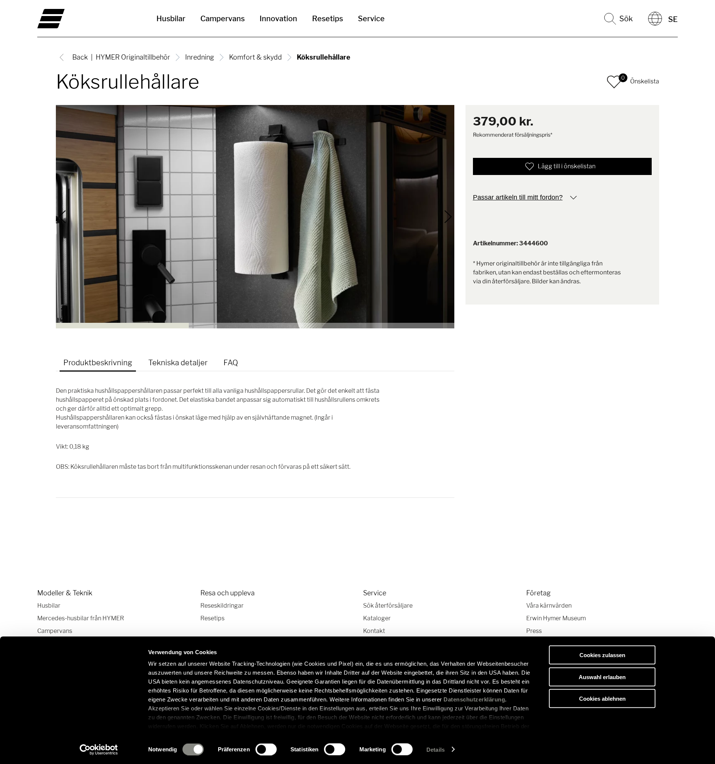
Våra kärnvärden (549, 605)
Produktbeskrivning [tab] (97, 362)
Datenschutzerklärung (474, 699)
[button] (614, 81)
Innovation (278, 18)
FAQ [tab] (230, 362)
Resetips (327, 18)
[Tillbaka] (62, 216)
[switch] (266, 749)
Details (435, 749)
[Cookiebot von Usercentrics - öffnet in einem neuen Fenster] (98, 749)
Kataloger (377, 618)
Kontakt (374, 630)
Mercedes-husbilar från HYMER (80, 618)
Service (371, 18)
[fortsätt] (447, 216)
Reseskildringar (222, 605)
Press (534, 630)
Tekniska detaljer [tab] (177, 362)
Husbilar (170, 18)
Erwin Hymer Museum (556, 618)
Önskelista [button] (644, 81)
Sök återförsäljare (388, 605)
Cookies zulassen (602, 655)
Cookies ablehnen (602, 698)
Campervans (222, 18)
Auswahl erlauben (602, 677)
